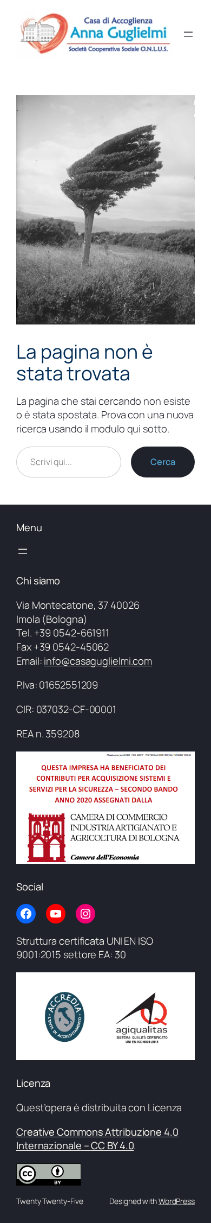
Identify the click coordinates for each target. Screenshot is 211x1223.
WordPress (177, 1201)
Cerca (162, 462)
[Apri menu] (188, 34)
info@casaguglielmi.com (98, 660)
